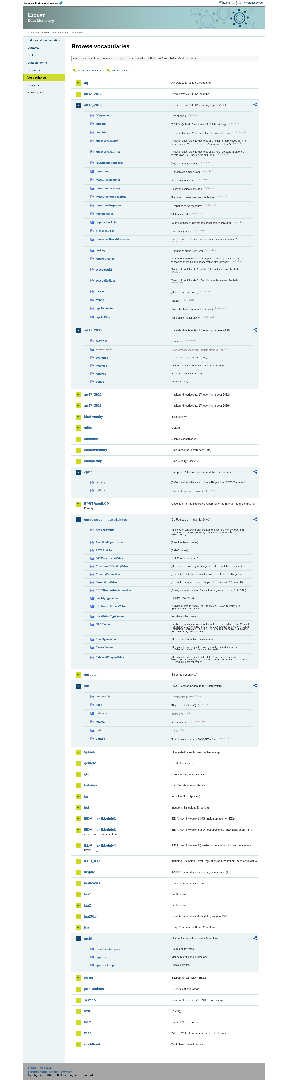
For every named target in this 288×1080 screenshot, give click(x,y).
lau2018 (90, 916)
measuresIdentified (108, 179)
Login (226, 2)
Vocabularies (36, 77)
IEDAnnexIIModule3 (100, 830)
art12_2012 (93, 94)
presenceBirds (105, 230)
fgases (89, 752)
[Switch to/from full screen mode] (239, 3)
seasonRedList (105, 280)
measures (102, 171)
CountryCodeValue (108, 574)
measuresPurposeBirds (111, 196)
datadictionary (95, 450)
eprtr (88, 472)
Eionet (44, 32)
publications (94, 989)
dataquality (93, 461)
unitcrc (100, 738)
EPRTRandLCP (96, 504)
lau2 (87, 905)
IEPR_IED (92, 861)
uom (87, 1022)
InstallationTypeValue (110, 616)
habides (90, 785)
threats (100, 291)
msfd (88, 938)
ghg (87, 774)
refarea (100, 721)
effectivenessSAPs (108, 151)
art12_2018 (93, 105)
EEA (44, 3)
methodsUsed (105, 213)
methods (101, 365)
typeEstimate (104, 308)
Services (33, 85)
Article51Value (105, 529)
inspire (89, 872)
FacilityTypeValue (107, 598)
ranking (101, 250)
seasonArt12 (104, 269)
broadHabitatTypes (108, 949)
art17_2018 (93, 405)
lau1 (87, 894)
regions (101, 957)
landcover (92, 883)
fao (86, 686)
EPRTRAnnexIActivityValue (113, 590)
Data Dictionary (59, 32)
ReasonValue (104, 647)
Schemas (33, 70)
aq (86, 83)
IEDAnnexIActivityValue (111, 606)
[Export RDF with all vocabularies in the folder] (255, 105)
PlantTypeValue (106, 639)
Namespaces (36, 92)
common (91, 439)
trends (100, 300)
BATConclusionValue (109, 558)
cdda (88, 427)
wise (87, 1033)
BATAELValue (104, 550)
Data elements (37, 62)
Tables (31, 55)
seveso (90, 1000)
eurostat (90, 674)
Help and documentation (43, 40)
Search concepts (121, 70)
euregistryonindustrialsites (105, 519)
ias (86, 796)
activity (100, 482)
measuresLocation (108, 188)
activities (101, 340)
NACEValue (103, 624)
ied (86, 807)
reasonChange (105, 258)
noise (88, 977)
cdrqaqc (101, 123)
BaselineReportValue (109, 542)
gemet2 (90, 763)
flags (99, 704)
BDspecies (102, 115)
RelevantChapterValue (110, 657)
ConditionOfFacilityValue (112, 566)
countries (102, 132)
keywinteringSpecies (109, 162)
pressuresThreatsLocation (113, 239)
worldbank (92, 1044)
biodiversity (93, 417)
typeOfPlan (103, 317)
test (87, 1011)
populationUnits (106, 222)
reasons (101, 373)
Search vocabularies (89, 70)
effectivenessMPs (107, 140)
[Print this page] (234, 3)
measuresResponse (108, 205)
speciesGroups (105, 965)
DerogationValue (106, 582)
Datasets (33, 47)
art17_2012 (93, 394)
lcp (86, 927)
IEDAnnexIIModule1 (100, 818)
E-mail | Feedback (39, 1067)
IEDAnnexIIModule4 (100, 845)
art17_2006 (93, 330)
